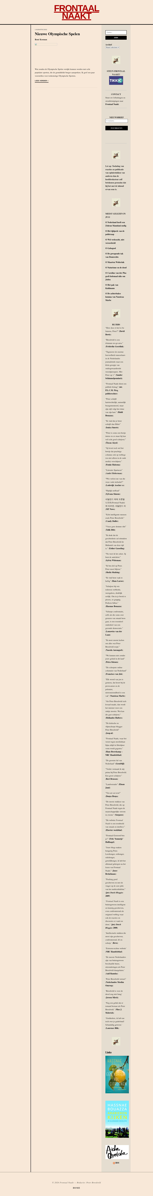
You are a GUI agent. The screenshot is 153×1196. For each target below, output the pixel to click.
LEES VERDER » (41, 81)
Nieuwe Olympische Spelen (57, 34)
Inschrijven (116, 128)
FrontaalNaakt (76, 12)
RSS (117, 1162)
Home (76, 1187)
